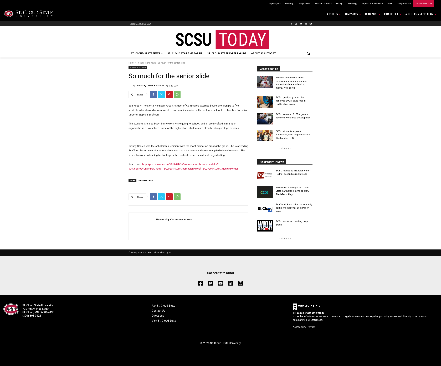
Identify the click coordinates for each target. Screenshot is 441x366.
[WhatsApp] (177, 94)
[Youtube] (310, 24)
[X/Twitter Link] (210, 284)
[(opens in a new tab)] (265, 175)
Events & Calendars (323, 3)
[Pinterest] (169, 94)
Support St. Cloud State (372, 3)
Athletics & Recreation (419, 14)
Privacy (311, 327)
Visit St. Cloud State (164, 320)
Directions (158, 315)
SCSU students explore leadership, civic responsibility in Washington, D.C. (293, 134)
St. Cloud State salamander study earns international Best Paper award (294, 208)
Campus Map (304, 3)
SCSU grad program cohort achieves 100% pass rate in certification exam (291, 100)
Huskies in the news (146, 62)
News (389, 3)
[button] (308, 53)
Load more (283, 148)
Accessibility (299, 327)
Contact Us (158, 310)
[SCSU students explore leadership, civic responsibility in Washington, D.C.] (265, 135)
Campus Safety (404, 3)
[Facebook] (291, 24)
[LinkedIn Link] (230, 284)
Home (132, 62)
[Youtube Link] (220, 284)
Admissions (351, 14)
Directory (289, 3)
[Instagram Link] (240, 284)
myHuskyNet (275, 3)
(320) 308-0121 (31, 315)
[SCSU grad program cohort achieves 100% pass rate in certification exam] (265, 102)
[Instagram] (306, 24)
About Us (332, 14)
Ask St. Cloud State (163, 305)
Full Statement (314, 319)
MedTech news (146, 180)
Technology (352, 3)
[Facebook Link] (200, 284)
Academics (371, 14)
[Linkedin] (301, 24)
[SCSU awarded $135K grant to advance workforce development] (265, 118)
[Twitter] (296, 24)
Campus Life (391, 14)
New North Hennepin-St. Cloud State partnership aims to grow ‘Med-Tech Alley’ (292, 191)
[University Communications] (131, 85)
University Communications (150, 85)
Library (339, 3)
